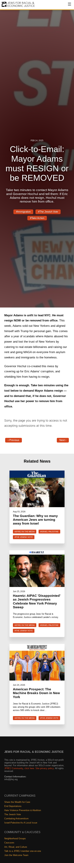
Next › (62, 440)
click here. (29, 768)
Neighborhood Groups (15, 838)
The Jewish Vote (12, 814)
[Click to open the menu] (67, 6)
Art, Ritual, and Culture (15, 847)
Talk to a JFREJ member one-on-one (22, 851)
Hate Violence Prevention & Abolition (22, 810)
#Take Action (37, 218)
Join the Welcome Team (16, 855)
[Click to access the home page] (18, 6)
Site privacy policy (44, 768)
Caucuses (9, 842)
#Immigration (23, 211)
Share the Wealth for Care (17, 802)
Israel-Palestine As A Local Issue (20, 822)
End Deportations (13, 806)
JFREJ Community (13, 768)
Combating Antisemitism (16, 818)
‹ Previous (13, 440)
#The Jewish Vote (48, 211)
